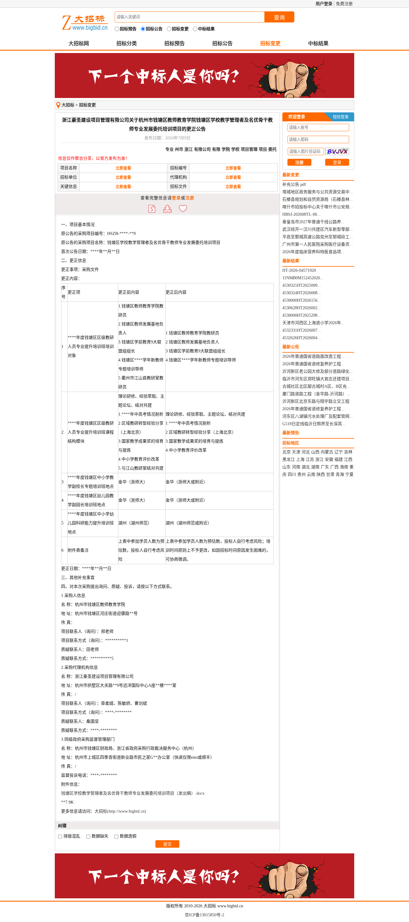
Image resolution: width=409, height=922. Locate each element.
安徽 (329, 459)
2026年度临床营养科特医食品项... (313, 252)
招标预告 (174, 43)
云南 (311, 474)
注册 (189, 198)
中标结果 (318, 43)
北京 (286, 452)
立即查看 (123, 168)
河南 (296, 467)
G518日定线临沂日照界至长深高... (314, 424)
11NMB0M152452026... (303, 278)
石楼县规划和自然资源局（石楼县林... (317, 199)
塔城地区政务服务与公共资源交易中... (317, 192)
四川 (292, 474)
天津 (296, 452)
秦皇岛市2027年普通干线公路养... (313, 222)
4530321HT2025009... (301, 285)
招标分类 (126, 43)
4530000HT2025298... (301, 315)
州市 (179, 149)
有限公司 (202, 149)
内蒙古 (327, 452)
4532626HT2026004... (301, 338)
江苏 (310, 459)
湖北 (306, 467)
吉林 (348, 452)
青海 (340, 474)
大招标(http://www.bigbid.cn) (120, 811)
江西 (348, 459)
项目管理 (249, 149)
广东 (325, 467)
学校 (235, 149)
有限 (216, 149)
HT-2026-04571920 (299, 270)
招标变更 (270, 43)
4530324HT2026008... (301, 293)
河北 (306, 452)
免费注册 (344, 3)
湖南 (315, 467)
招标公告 (222, 43)
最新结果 (290, 261)
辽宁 (338, 452)
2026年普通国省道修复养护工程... (313, 364)
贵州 (301, 474)
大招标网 (79, 43)
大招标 (68, 105)
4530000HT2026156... (301, 300)
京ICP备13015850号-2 (204, 915)
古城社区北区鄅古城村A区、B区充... (316, 386)
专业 (169, 149)
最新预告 (290, 433)
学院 (226, 149)
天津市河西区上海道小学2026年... (313, 323)
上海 (300, 459)
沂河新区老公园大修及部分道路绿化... (317, 371)
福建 (338, 459)
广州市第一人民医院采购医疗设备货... (317, 244)
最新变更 (290, 175)
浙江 (188, 149)
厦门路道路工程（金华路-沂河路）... (316, 394)
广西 (334, 467)
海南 (344, 467)
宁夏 (349, 474)
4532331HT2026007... (301, 330)
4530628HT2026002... (301, 308)
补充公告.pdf (294, 184)
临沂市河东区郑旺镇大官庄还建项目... (317, 379)
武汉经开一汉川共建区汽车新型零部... (317, 229)
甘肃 (330, 474)
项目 (263, 149)
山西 (315, 452)
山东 (286, 467)
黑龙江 (288, 459)
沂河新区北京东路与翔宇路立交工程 (315, 401)
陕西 (320, 474)
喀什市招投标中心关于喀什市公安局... (317, 207)
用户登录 (324, 3)
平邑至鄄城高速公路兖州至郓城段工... (317, 237)
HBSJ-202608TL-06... (301, 214)
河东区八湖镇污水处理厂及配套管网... (317, 416)
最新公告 (290, 347)
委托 (272, 149)
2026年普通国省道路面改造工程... (313, 356)
